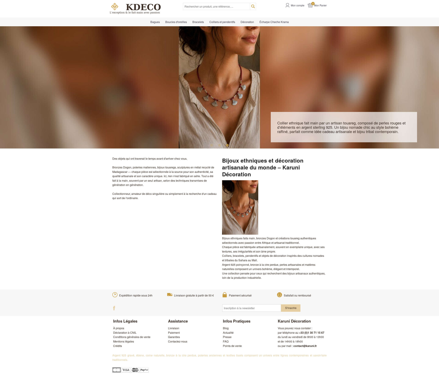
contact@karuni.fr (305, 346)
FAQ (225, 341)
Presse (227, 337)
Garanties (174, 337)
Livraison (173, 328)
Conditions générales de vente (131, 337)
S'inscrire (290, 308)
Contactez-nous (177, 341)
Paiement (174, 333)
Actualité (228, 333)
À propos (118, 328)
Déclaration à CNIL (125, 333)
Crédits (117, 346)
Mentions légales (123, 341)
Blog (226, 328)
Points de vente (232, 346)
